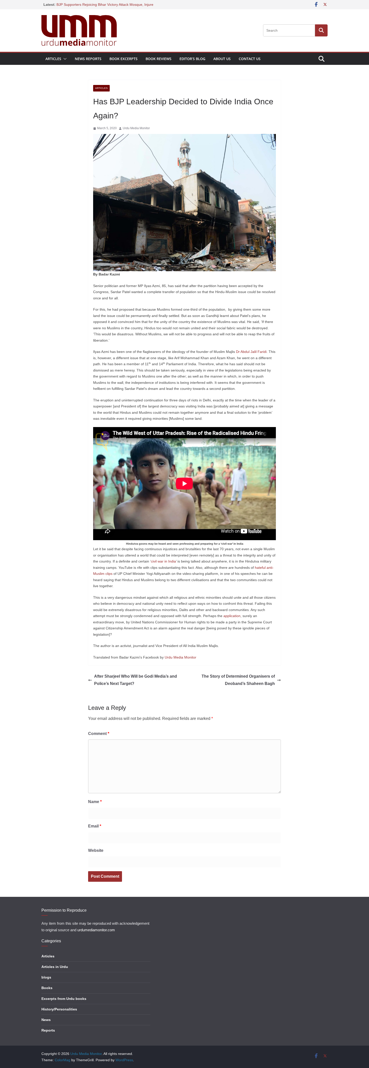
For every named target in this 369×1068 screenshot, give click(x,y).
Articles (53, 58)
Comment (98, 733)
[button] (64, 58)
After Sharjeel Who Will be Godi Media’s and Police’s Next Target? (135, 680)
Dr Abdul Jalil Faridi (251, 352)
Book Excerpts (123, 58)
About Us (222, 58)
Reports (48, 1030)
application (231, 616)
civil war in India (163, 561)
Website (95, 850)
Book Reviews (158, 58)
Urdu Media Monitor (136, 128)
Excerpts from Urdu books (63, 999)
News (46, 1020)
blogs (46, 977)
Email (94, 826)
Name (95, 802)
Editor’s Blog (192, 58)
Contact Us (250, 58)
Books (46, 988)
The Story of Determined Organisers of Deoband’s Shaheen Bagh (238, 680)
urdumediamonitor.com (96, 930)
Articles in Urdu (54, 967)
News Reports (88, 58)
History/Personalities (59, 1009)
